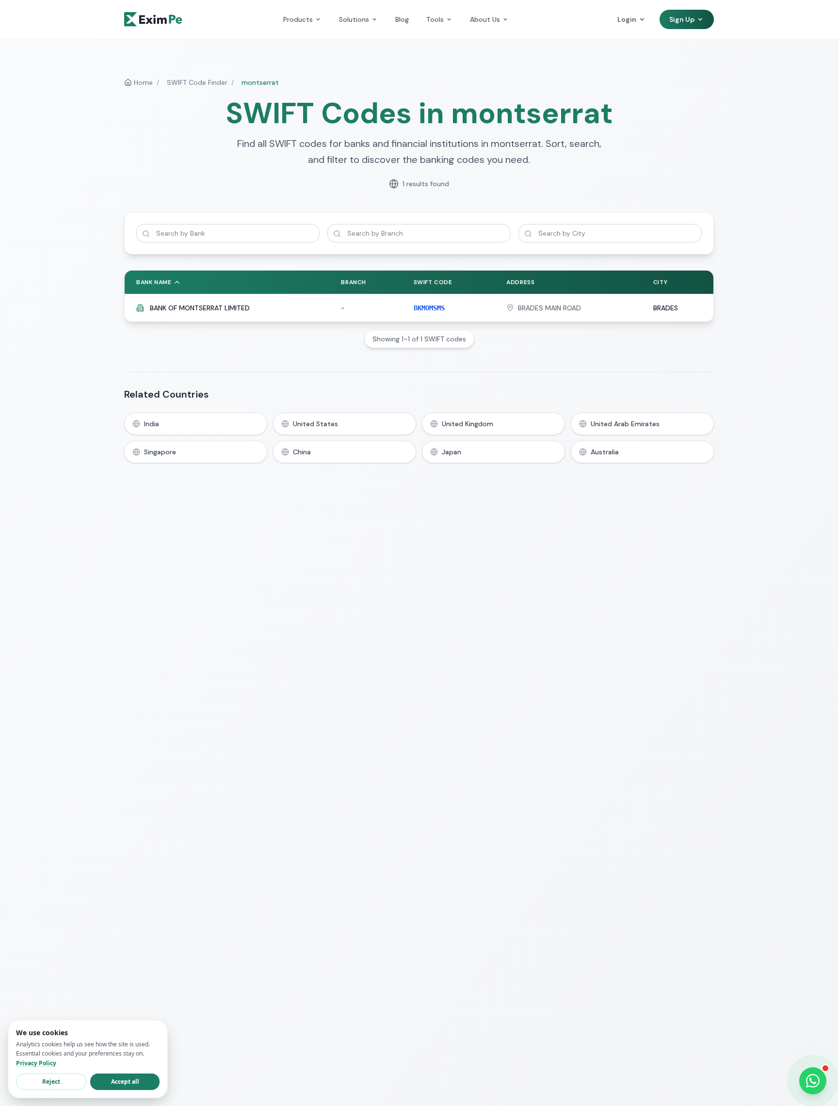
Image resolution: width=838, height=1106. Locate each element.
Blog (402, 19)
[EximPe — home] (153, 19)
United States (315, 423)
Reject (51, 1081)
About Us (485, 19)
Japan (451, 452)
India (151, 423)
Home (143, 82)
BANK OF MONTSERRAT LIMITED (200, 308)
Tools (435, 19)
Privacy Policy (36, 1063)
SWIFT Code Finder (197, 82)
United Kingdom (467, 423)
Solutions (354, 19)
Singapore (160, 452)
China (302, 452)
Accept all (125, 1081)
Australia (605, 452)
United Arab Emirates (625, 423)
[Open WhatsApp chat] (812, 1080)
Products (298, 19)
